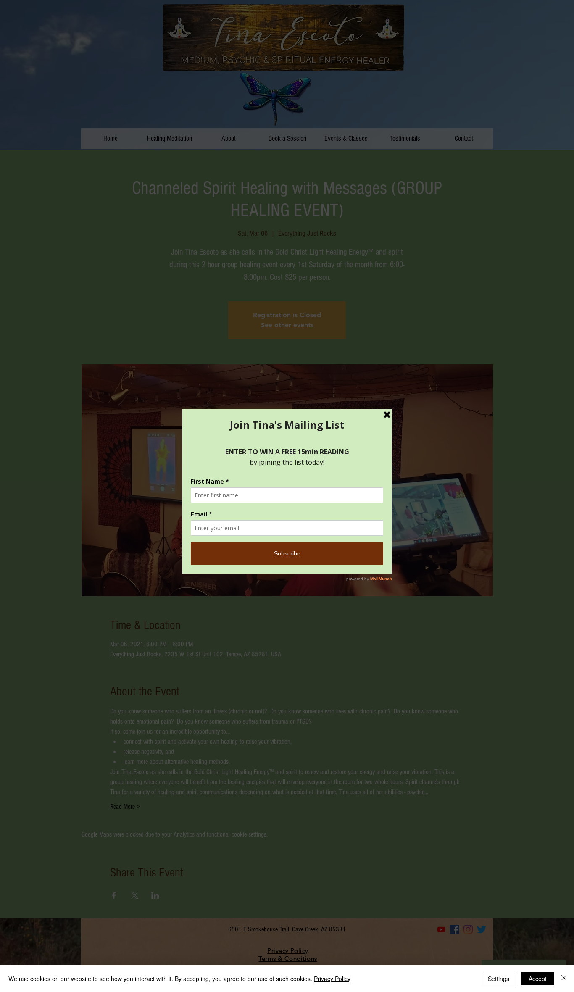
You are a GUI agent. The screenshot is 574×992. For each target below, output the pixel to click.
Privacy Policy (332, 978)
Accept (538, 978)
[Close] (564, 978)
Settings (498, 978)
